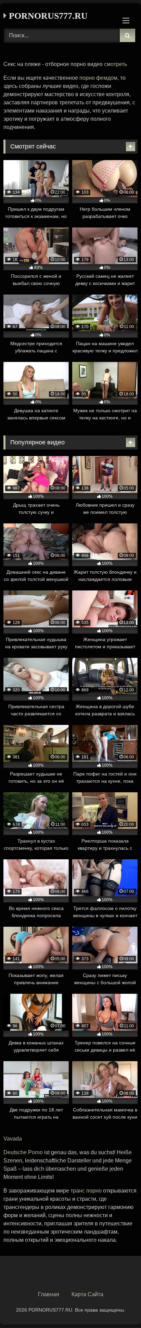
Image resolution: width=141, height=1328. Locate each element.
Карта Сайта (87, 1294)
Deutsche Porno (23, 1152)
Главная (48, 1294)
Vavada (12, 1139)
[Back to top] (119, 1307)
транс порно (86, 1191)
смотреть (115, 64)
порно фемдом (98, 78)
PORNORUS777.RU (47, 16)
